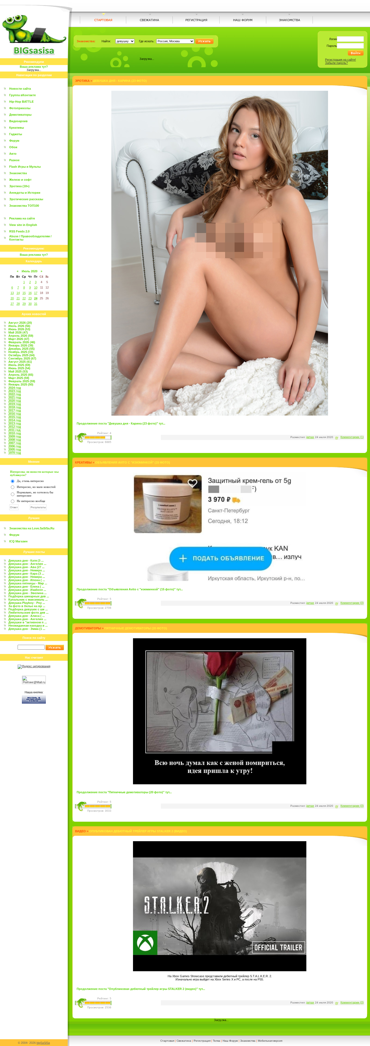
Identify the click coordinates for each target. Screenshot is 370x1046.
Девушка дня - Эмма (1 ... (26, 628)
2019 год (14, 404)
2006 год (14, 446)
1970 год (14, 452)
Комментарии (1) (352, 437)
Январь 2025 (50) (20, 384)
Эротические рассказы (26, 199)
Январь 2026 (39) (20, 345)
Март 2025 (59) (18, 378)
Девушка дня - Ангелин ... (27, 563)
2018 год (14, 407)
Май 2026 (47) (18, 332)
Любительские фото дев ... (28, 612)
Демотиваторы (20, 114)
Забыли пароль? (336, 62)
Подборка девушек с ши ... (28, 609)
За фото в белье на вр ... (26, 606)
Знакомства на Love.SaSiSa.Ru (31, 528)
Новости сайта (20, 88)
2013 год (14, 423)
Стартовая (167, 1040)
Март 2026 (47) (18, 339)
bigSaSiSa (43, 1042)
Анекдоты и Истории (24, 192)
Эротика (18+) (19, 186)
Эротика (82, 80)
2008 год (14, 439)
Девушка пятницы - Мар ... (27, 583)
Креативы (16, 127)
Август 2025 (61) (20, 361)
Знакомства (18, 173)
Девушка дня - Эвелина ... (27, 593)
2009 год (14, 436)
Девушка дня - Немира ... (26, 570)
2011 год (14, 430)
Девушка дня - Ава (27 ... (26, 567)
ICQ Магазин (18, 541)
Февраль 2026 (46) (21, 342)
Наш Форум (230, 1040)
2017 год (14, 410)
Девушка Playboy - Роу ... (26, 602)
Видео (80, 831)
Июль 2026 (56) (19, 326)
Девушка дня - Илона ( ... (26, 580)
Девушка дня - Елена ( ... (26, 586)
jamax (310, 437)
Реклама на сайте (22, 218)
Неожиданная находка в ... (28, 625)
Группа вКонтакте (22, 95)
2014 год (14, 420)
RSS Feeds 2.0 (19, 231)
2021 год (14, 397)
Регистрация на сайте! (340, 59)
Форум (14, 140)
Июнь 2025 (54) (19, 368)
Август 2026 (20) (20, 322)
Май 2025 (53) (18, 371)
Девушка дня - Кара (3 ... (26, 573)
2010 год (14, 433)
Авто (13, 153)
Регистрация (202, 1040)
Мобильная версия (270, 1040)
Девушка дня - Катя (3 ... (26, 560)
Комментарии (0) (352, 602)
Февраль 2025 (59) (21, 381)
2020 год (14, 400)
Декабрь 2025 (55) (21, 348)
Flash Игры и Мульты (25, 166)
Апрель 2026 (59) (20, 335)
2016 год (14, 413)
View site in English (23, 224)
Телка (216, 1040)
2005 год (14, 449)
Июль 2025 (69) (19, 365)
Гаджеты (15, 134)
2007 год (14, 443)
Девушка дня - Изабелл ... (27, 589)
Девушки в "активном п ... (27, 622)
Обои (13, 147)
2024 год (14, 387)
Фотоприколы (19, 108)
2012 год (14, 426)
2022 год (14, 394)
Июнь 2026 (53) (19, 329)
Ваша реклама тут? (34, 66)
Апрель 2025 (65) (20, 374)
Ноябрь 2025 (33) (20, 352)
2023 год (14, 391)
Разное (14, 160)
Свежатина (184, 1040)
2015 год (14, 417)
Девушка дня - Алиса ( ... (26, 615)
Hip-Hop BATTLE (21, 101)
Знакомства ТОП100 (24, 205)
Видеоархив (18, 121)
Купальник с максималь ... (28, 599)
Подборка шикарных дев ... (28, 596)
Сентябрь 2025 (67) (22, 358)
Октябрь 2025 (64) (21, 355)
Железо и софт (20, 179)
